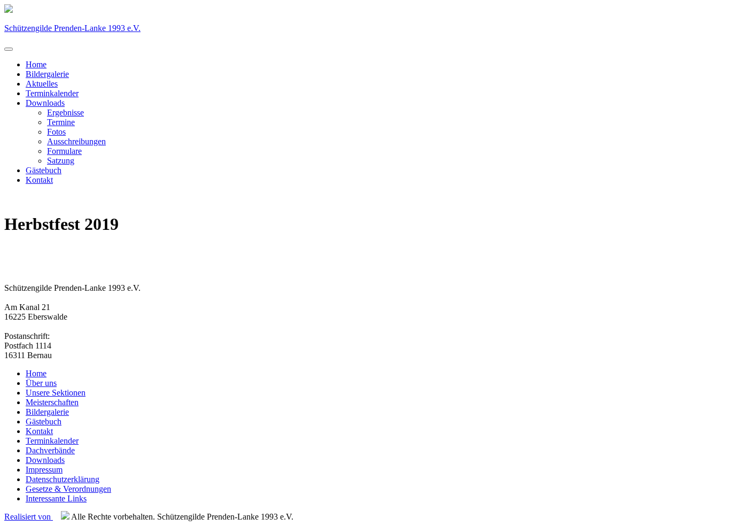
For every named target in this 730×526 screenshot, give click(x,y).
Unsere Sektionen (56, 392)
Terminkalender (52, 93)
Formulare (64, 151)
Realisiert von (28, 516)
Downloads (45, 102)
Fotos (56, 131)
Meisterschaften (52, 402)
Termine (61, 122)
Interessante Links (56, 498)
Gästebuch (43, 170)
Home (36, 64)
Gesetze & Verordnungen (68, 488)
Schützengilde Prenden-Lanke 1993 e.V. (72, 28)
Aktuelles (42, 83)
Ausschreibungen (76, 141)
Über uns (41, 383)
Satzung (60, 160)
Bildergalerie (47, 74)
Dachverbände (50, 450)
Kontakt (39, 179)
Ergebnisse (65, 112)
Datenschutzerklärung (62, 479)
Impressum (44, 469)
